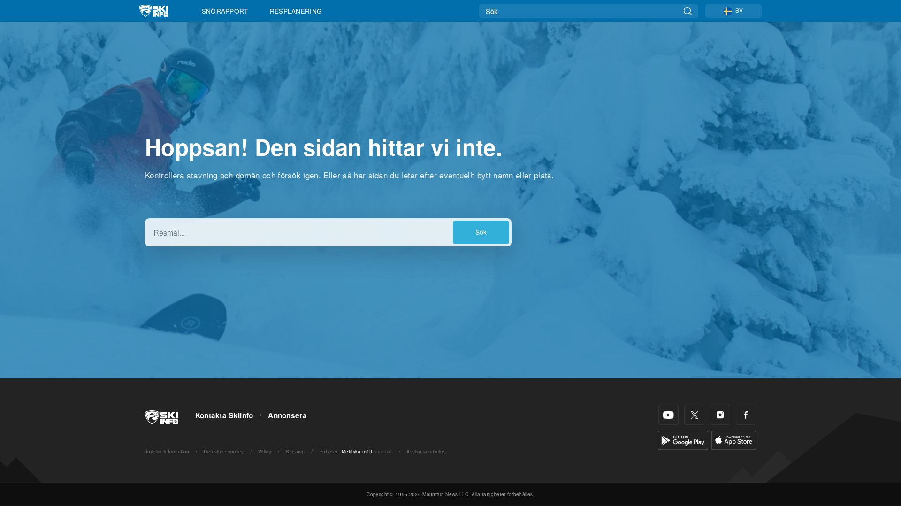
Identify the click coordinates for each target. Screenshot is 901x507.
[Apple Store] (733, 439)
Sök (481, 232)
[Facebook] (746, 415)
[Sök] (687, 11)
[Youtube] (668, 415)
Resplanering (296, 10)
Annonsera (287, 415)
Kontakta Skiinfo (224, 415)
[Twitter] (694, 415)
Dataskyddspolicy (224, 451)
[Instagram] (720, 415)
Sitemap (295, 451)
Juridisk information (167, 451)
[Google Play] (683, 439)
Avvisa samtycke (425, 451)
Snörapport (225, 10)
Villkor (265, 451)
